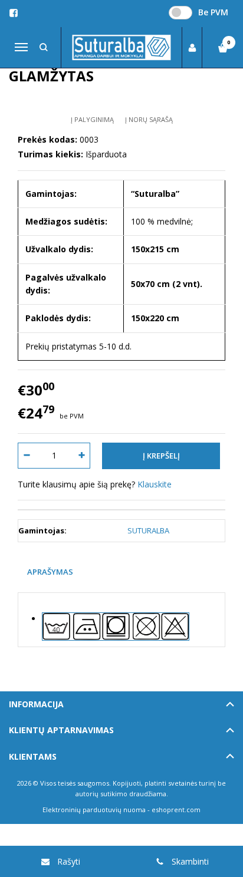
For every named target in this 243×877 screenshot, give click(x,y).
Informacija (36, 704)
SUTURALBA (148, 530)
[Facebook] (13, 12)
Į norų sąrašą (149, 119)
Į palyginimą (92, 119)
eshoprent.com (176, 809)
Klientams (33, 756)
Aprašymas (50, 571)
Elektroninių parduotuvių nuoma (94, 809)
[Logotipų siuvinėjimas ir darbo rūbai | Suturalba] (121, 47)
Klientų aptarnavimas (61, 730)
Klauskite (154, 484)
